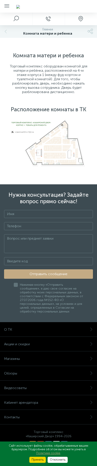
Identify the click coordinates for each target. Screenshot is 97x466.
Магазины (12, 359)
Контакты (12, 417)
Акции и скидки (17, 344)
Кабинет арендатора (21, 402)
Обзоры (10, 373)
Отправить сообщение (48, 274)
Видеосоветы (15, 388)
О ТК (8, 329)
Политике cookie (48, 453)
